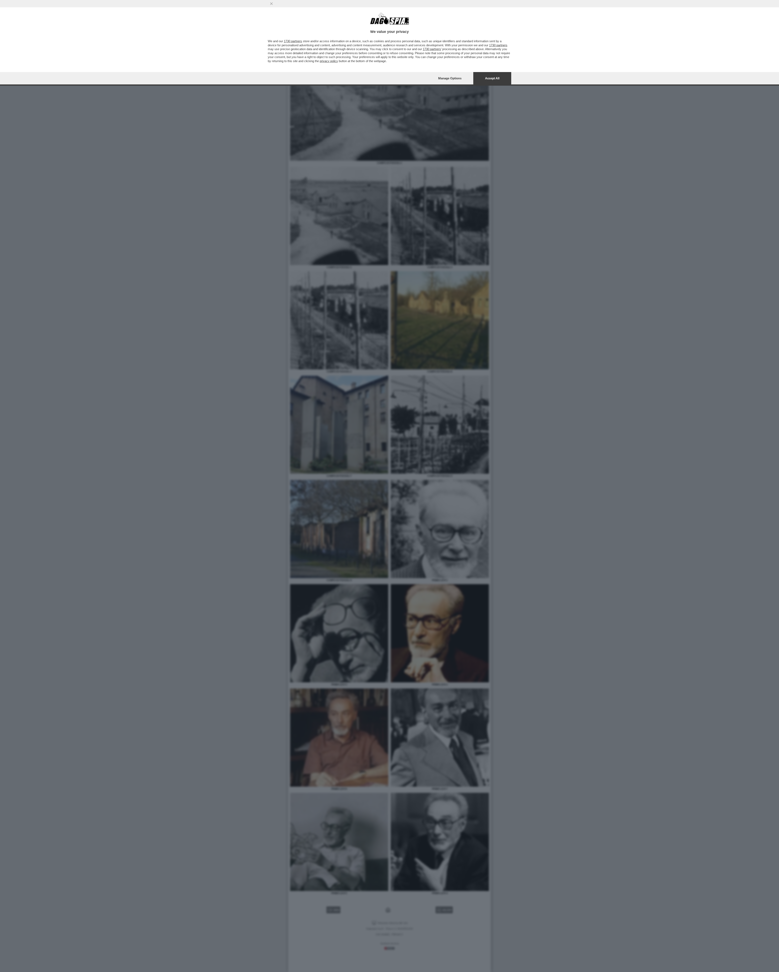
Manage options (450, 78)
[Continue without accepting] (271, 3)
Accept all (492, 78)
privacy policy (329, 61)
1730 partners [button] (293, 41)
